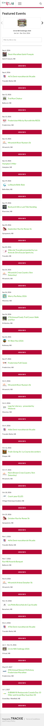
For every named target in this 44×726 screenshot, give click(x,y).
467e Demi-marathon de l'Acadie (21, 76)
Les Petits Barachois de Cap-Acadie (22, 605)
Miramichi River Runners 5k (19, 142)
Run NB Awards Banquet (12, 561)
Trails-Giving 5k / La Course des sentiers (24, 451)
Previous (1, 23)
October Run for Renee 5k (19, 518)
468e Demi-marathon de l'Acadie (21, 429)
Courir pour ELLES (15, 496)
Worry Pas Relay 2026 (17, 296)
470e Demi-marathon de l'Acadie (21, 627)
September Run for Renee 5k (20, 229)
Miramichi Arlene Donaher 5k (20, 582)
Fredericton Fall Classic (17, 363)
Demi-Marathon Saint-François (21, 54)
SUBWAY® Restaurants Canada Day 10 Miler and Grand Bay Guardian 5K (24, 693)
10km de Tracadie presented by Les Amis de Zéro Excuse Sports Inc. (22, 251)
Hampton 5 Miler (9, 163)
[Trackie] (17, 719)
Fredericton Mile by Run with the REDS (24, 120)
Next (42, 23)
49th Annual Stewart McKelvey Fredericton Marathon (21, 671)
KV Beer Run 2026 (15, 341)
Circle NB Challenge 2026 (18, 649)
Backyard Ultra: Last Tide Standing (22, 207)
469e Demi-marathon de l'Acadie (21, 540)
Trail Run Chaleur (15, 98)
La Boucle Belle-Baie (16, 185)
